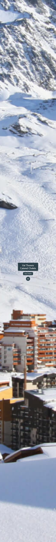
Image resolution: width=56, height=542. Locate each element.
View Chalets (28, 273)
